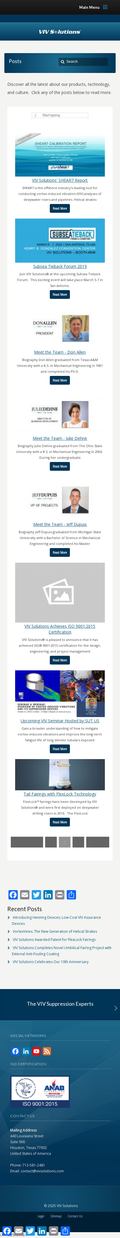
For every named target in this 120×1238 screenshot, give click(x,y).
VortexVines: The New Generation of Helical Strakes (55, 931)
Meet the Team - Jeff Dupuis (60, 524)
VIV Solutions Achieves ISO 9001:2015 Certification (59, 629)
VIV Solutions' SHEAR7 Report (60, 180)
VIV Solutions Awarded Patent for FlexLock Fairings (54, 939)
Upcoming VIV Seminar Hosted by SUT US (60, 720)
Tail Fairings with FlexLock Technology (60, 794)
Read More (60, 208)
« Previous (27, 842)
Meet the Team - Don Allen (60, 352)
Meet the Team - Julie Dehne (60, 438)
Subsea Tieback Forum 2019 (60, 266)
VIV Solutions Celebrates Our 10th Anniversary (51, 961)
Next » (98, 842)
